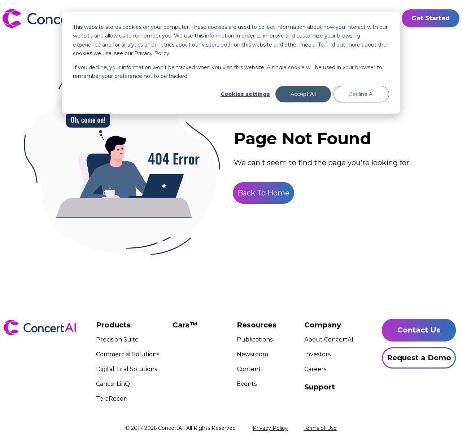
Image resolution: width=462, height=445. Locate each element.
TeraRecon (111, 398)
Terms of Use (320, 428)
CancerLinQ (113, 383)
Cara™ (185, 325)
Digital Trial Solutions (126, 369)
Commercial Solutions (127, 354)
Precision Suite (117, 339)
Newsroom (252, 354)
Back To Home (263, 193)
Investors (317, 354)
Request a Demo (419, 357)
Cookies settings (245, 94)
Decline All (361, 94)
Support (319, 387)
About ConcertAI (328, 339)
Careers (315, 369)
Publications (255, 339)
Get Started (430, 18)
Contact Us (418, 330)
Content (249, 369)
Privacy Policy (270, 428)
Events (247, 383)
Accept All (303, 94)
